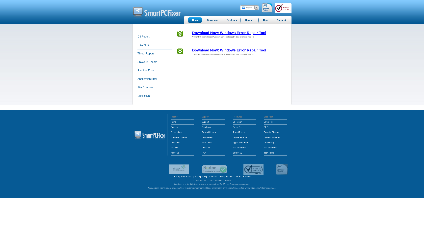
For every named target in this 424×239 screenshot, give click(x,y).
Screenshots (176, 132)
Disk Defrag (269, 142)
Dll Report (143, 36)
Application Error (147, 79)
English (249, 7)
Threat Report (145, 53)
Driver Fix (143, 45)
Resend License (209, 132)
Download (175, 142)
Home (173, 122)
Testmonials (207, 142)
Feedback (206, 127)
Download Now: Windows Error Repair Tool (229, 33)
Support (205, 122)
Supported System (179, 137)
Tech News (269, 153)
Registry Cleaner (271, 132)
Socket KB (143, 95)
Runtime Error (145, 70)
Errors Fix (268, 122)
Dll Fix (266, 127)
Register (174, 127)
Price (221, 176)
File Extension (145, 87)
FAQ (204, 153)
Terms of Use (186, 176)
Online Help (207, 137)
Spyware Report (147, 62)
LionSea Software (243, 176)
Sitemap (229, 176)
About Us (175, 153)
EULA (176, 176)
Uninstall (206, 148)
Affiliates (174, 148)
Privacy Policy (201, 176)
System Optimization (273, 137)
